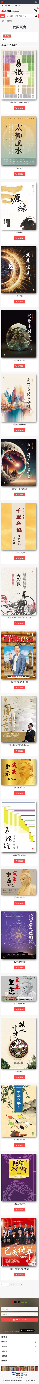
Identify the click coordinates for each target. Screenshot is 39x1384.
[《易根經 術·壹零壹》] (18, 827)
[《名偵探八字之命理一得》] (18, 655)
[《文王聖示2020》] (18, 988)
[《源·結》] (18, 206)
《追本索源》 (19, 296)
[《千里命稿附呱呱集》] (18, 526)
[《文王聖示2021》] (18, 882)
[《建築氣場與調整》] (18, 398)
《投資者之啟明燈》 (19, 962)
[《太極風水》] (18, 141)
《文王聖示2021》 (19, 897)
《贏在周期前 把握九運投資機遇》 (19, 745)
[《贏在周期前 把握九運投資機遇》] (18, 719)
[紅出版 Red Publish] (10, 10)
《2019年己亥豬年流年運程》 (19, 1269)
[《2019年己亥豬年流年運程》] (18, 1242)
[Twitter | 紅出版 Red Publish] (9, 5)
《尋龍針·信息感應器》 (19, 489)
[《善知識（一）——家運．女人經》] (18, 590)
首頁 (2, 21)
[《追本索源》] (18, 270)
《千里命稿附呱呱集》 (19, 552)
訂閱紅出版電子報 (20, 1320)
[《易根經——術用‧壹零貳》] (18, 74)
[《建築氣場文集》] (18, 334)
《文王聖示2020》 (19, 1003)
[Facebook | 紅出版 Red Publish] (2, 5)
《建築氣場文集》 (19, 360)
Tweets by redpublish (11, 1331)
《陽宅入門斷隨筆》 (19, 1204)
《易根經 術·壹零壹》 (19, 855)
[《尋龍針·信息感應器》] (18, 462)
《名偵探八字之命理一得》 (19, 682)
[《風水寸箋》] (18, 1043)
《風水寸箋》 (19, 1071)
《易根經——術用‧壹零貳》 (19, 102)
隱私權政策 (19, 1378)
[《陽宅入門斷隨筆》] (18, 1177)
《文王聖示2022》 (19, 787)
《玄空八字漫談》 (19, 1139)
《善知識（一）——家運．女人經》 (19, 617)
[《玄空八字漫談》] (18, 1111)
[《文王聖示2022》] (18, 772)
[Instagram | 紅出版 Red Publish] (6, 5)
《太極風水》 (19, 168)
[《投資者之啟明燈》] (18, 935)
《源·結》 (19, 232)
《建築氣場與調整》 (19, 424)
